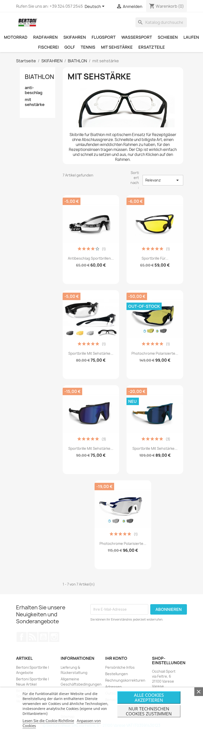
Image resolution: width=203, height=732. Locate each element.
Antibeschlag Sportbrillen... (91, 258)
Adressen (113, 686)
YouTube (43, 637)
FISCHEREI (48, 47)
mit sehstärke (35, 102)
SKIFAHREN (74, 37)
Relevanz (162, 180)
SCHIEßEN (168, 37)
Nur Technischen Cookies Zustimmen (149, 711)
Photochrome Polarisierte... (154, 353)
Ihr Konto (116, 658)
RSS (32, 637)
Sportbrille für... (155, 258)
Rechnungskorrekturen (125, 680)
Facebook (21, 637)
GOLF (69, 47)
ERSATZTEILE (151, 47)
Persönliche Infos (120, 667)
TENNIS (88, 47)
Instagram (54, 637)
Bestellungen (116, 673)
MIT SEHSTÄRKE (117, 47)
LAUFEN (191, 37)
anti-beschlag (33, 90)
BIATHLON (39, 76)
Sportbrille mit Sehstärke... (90, 353)
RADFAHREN (45, 37)
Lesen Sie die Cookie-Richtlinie (48, 720)
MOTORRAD (15, 37)
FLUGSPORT (104, 37)
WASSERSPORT (136, 37)
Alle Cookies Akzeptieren (149, 697)
